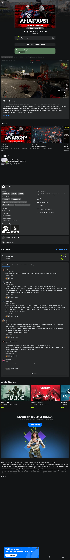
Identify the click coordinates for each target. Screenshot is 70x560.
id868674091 (9, 282)
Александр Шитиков (11, 341)
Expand (36, 292)
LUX (6, 320)
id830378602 (9, 360)
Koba (6, 269)
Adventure (35, 33)
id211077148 (8, 301)
